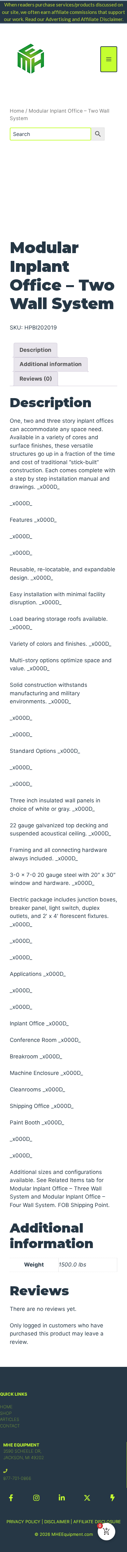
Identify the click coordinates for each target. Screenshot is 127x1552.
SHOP (6, 1413)
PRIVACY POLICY (23, 1521)
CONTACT (10, 1425)
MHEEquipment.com (72, 1534)
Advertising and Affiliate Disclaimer (84, 19)
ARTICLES (9, 1419)
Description (35, 350)
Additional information (51, 364)
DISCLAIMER (56, 1521)
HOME (6, 1406)
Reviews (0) (36, 378)
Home (17, 111)
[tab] (35, 350)
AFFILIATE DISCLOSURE (97, 1521)
